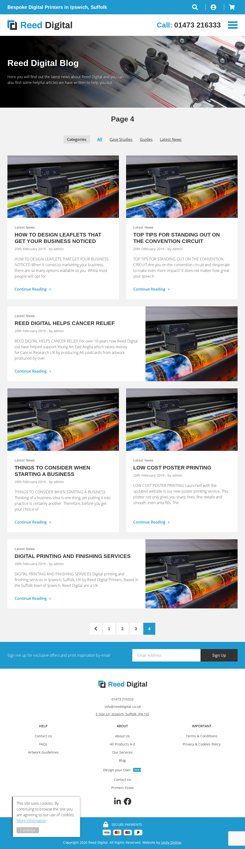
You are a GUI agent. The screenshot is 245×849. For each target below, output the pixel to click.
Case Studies (121, 139)
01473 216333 (122, 699)
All (99, 139)
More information (31, 820)
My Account (215, 7)
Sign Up (219, 655)
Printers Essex (122, 787)
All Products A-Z (122, 744)
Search (199, 7)
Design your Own (117, 770)
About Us (122, 736)
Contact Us (43, 736)
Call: (189, 25)
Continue (27, 830)
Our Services (122, 752)
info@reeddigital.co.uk (123, 706)
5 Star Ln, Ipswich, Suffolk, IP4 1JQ (122, 714)
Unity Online (171, 842)
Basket (231, 7)
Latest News (171, 139)
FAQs (43, 744)
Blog (122, 760)
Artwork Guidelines (43, 752)
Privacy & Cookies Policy (202, 744)
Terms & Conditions (201, 736)
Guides (146, 139)
